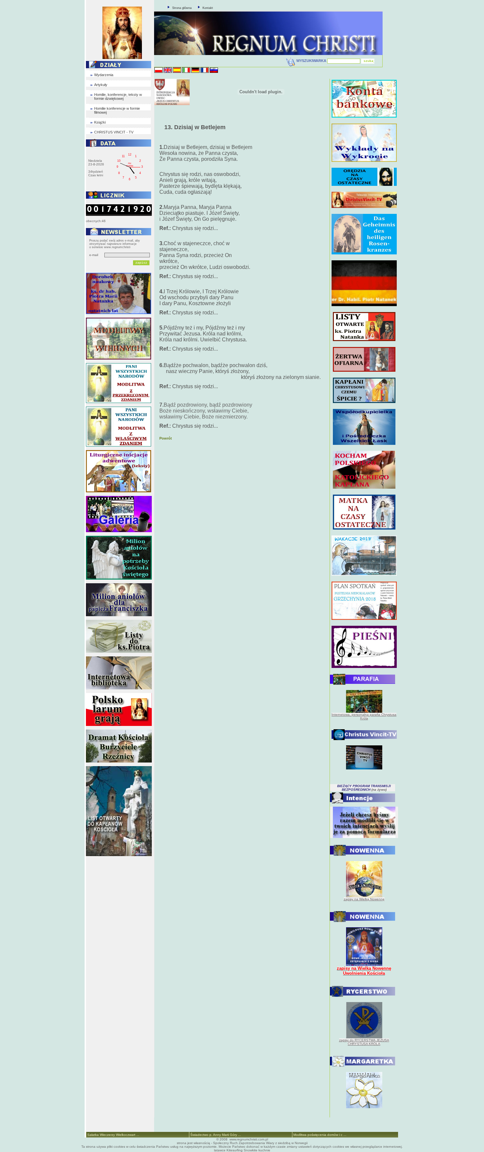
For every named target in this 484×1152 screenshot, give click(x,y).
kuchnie (264, 1150)
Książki (100, 122)
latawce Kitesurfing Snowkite (235, 1150)
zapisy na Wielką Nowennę (364, 899)
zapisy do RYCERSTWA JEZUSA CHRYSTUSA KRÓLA (364, 1042)
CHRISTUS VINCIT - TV (113, 132)
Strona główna (182, 8)
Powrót (165, 438)
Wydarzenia (103, 75)
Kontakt (207, 8)
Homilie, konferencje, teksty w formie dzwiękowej (118, 97)
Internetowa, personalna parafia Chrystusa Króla (364, 716)
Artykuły (100, 85)
